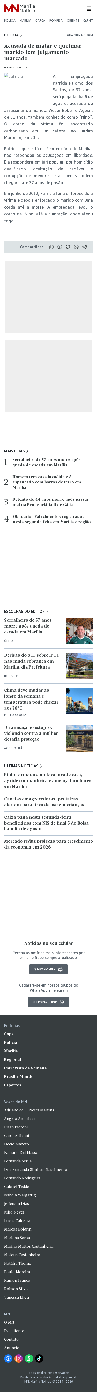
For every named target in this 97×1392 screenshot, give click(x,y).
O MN (9, 1323)
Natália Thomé (17, 1263)
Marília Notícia (18, 67)
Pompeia (56, 20)
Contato (11, 1340)
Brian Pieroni (16, 1127)
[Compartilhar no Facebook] (60, 247)
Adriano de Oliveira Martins (29, 1110)
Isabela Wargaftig (20, 1195)
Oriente (73, 20)
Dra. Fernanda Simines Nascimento (35, 1170)
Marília (25, 20)
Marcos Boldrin (17, 1229)
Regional (12, 1060)
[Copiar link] (51, 247)
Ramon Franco (17, 1281)
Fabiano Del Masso (21, 1153)
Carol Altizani (16, 1136)
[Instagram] (18, 1358)
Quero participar (44, 1002)
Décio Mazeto (16, 1144)
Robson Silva (16, 1289)
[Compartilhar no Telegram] (84, 247)
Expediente (14, 1331)
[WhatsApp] (29, 1358)
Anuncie (11, 1348)
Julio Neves (14, 1212)
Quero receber (44, 969)
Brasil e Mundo (19, 1077)
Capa (9, 1034)
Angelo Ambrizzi (19, 1119)
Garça (40, 20)
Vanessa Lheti (16, 1298)
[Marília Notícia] (19, 8)
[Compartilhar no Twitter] (68, 247)
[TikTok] (39, 1358)
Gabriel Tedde (16, 1187)
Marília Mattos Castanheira (28, 1246)
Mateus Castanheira (22, 1255)
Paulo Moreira (17, 1272)
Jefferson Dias (16, 1204)
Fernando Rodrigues (22, 1178)
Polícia (10, 20)
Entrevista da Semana (25, 1068)
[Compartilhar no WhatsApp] (76, 247)
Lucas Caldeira (17, 1221)
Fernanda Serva (18, 1161)
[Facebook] (8, 1358)
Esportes (12, 1085)
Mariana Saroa (17, 1238)
